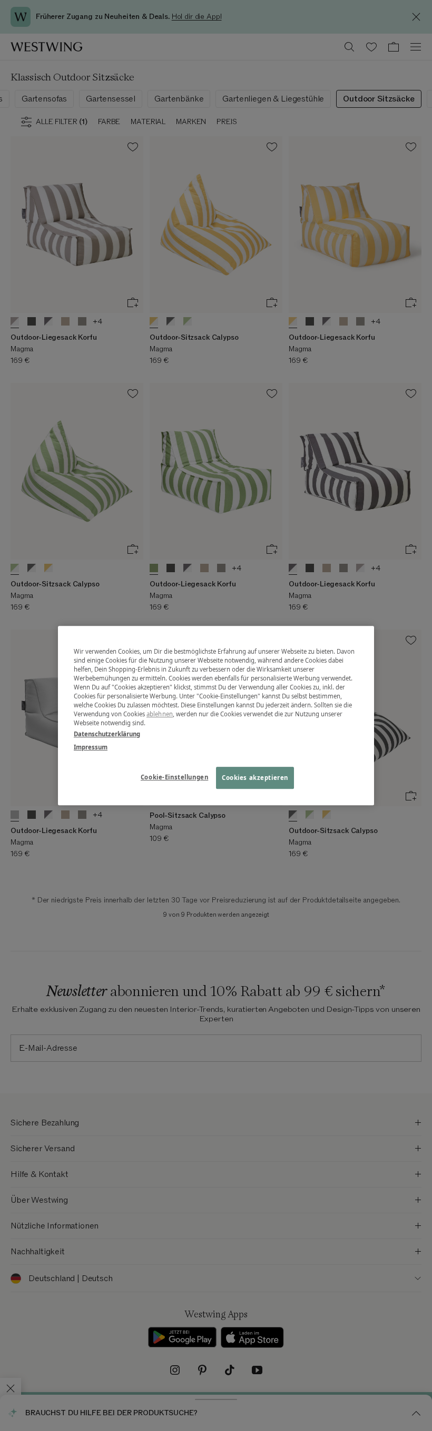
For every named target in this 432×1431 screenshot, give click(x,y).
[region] (216, 716)
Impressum (90, 747)
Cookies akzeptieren (255, 778)
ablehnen (159, 714)
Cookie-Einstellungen (174, 777)
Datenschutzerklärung (107, 734)
